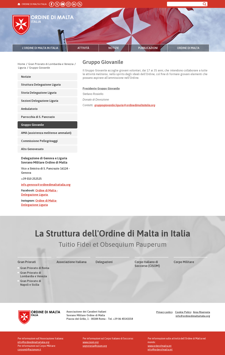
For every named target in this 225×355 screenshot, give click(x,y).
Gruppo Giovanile (39, 67)
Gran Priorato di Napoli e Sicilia (30, 282)
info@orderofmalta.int (160, 349)
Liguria (22, 67)
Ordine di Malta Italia (43, 25)
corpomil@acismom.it (29, 349)
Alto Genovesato (32, 149)
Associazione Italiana (71, 262)
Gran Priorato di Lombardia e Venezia (50, 63)
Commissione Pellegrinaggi (39, 141)
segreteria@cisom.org (95, 345)
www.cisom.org (91, 342)
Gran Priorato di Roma (34, 268)
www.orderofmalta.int (160, 345)
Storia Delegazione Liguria (38, 92)
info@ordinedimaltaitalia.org (193, 315)
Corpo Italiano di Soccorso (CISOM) (147, 264)
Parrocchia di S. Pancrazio (38, 117)
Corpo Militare (184, 262)
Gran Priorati (27, 262)
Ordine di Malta (188, 47)
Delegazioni (104, 262)
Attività (83, 47)
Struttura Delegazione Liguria (41, 84)
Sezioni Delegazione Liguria (39, 100)
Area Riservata (201, 312)
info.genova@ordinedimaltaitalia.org (45, 184)
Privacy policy (164, 312)
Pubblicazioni (148, 47)
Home (21, 63)
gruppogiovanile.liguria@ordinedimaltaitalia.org (124, 105)
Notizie (113, 47)
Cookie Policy (183, 312)
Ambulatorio (29, 109)
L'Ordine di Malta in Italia (40, 47)
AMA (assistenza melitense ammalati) (46, 133)
